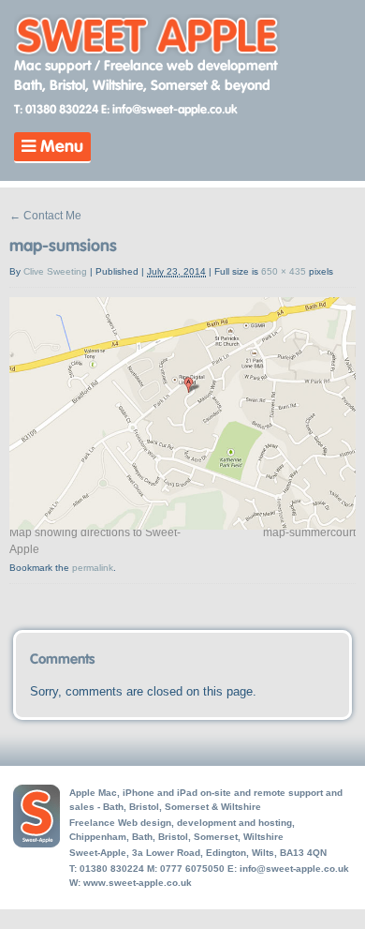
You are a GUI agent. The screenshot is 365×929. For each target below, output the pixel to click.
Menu (59, 147)
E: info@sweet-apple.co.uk (169, 110)
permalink (92, 567)
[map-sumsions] (182, 519)
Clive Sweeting (55, 271)
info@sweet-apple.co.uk (294, 868)
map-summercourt (309, 532)
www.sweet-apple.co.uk (137, 882)
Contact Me (45, 215)
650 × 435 (283, 271)
